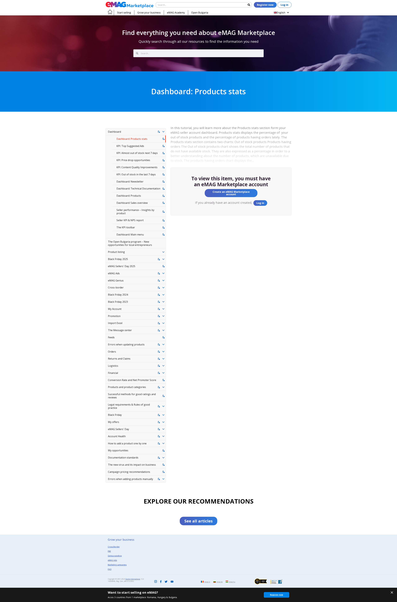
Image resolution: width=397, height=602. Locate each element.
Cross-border (116, 287)
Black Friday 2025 (118, 259)
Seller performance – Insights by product (135, 211)
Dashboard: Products (128, 195)
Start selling (124, 12)
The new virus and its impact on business (132, 464)
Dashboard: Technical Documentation (138, 188)
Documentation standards (123, 457)
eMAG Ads (114, 273)
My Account (114, 309)
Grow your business (149, 12)
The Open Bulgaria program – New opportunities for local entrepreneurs (130, 243)
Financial (113, 373)
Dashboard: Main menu (130, 234)
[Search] (248, 4)
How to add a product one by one (127, 443)
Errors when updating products (126, 344)
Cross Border (114, 546)
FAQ (110, 569)
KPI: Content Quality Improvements (136, 167)
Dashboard (114, 131)
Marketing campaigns (117, 564)
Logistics (113, 365)
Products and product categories (127, 387)
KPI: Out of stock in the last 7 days (136, 174)
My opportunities (118, 450)
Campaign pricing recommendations (129, 472)
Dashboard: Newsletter (129, 181)
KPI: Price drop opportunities (133, 160)
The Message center (120, 330)
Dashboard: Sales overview (132, 203)
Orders (112, 351)
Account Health (117, 436)
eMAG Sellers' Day (118, 429)
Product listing (116, 252)
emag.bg (220, 582)
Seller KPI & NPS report (130, 220)
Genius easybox (115, 555)
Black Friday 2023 (118, 301)
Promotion (114, 316)
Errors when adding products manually (130, 479)
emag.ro (207, 582)
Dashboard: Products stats (131, 139)
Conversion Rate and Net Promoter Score (132, 380)
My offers (113, 422)
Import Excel (115, 323)
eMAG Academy (176, 12)
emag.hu (232, 582)
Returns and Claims (119, 358)
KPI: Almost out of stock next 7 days (137, 153)
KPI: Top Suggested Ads (130, 146)
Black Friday (115, 415)
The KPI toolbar (125, 227)
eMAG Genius (116, 280)
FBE (109, 551)
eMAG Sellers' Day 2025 (121, 266)
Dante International (132, 579)
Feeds (111, 337)
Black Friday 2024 (118, 294)
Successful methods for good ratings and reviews (132, 395)
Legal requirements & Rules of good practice (129, 406)
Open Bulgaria (199, 12)
